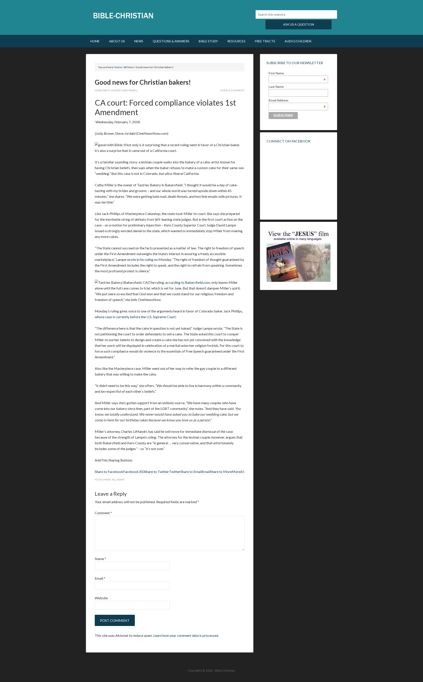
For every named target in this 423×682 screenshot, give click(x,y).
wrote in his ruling (140, 259)
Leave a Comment (232, 90)
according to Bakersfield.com (187, 282)
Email (100, 578)
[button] (120, 471)
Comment (103, 513)
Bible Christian (123, 15)
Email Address (297, 100)
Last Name (276, 86)
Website (101, 598)
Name (100, 559)
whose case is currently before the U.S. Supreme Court (135, 317)
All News (118, 479)
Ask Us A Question (298, 24)
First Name (297, 73)
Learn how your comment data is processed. (186, 635)
